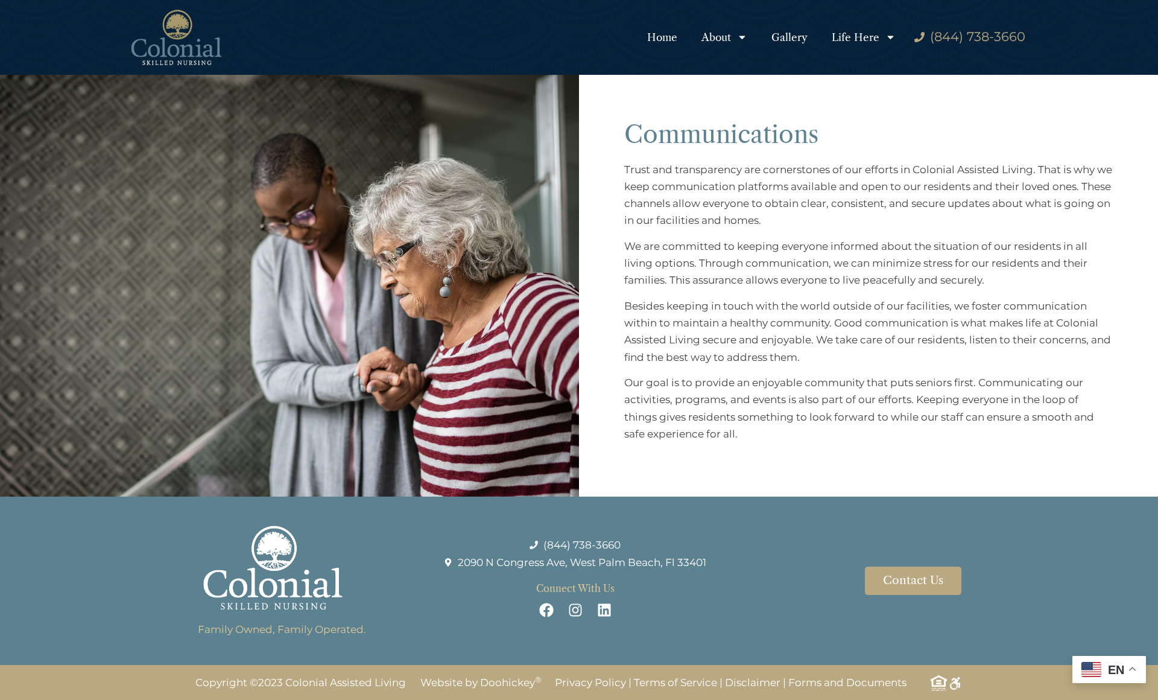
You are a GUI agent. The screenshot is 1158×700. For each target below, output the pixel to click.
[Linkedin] (604, 610)
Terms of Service (675, 682)
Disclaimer (752, 682)
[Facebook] (546, 610)
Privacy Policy (590, 682)
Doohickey (511, 682)
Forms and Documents (847, 682)
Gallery (789, 37)
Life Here (855, 37)
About (716, 37)
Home (662, 37)
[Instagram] (575, 610)
